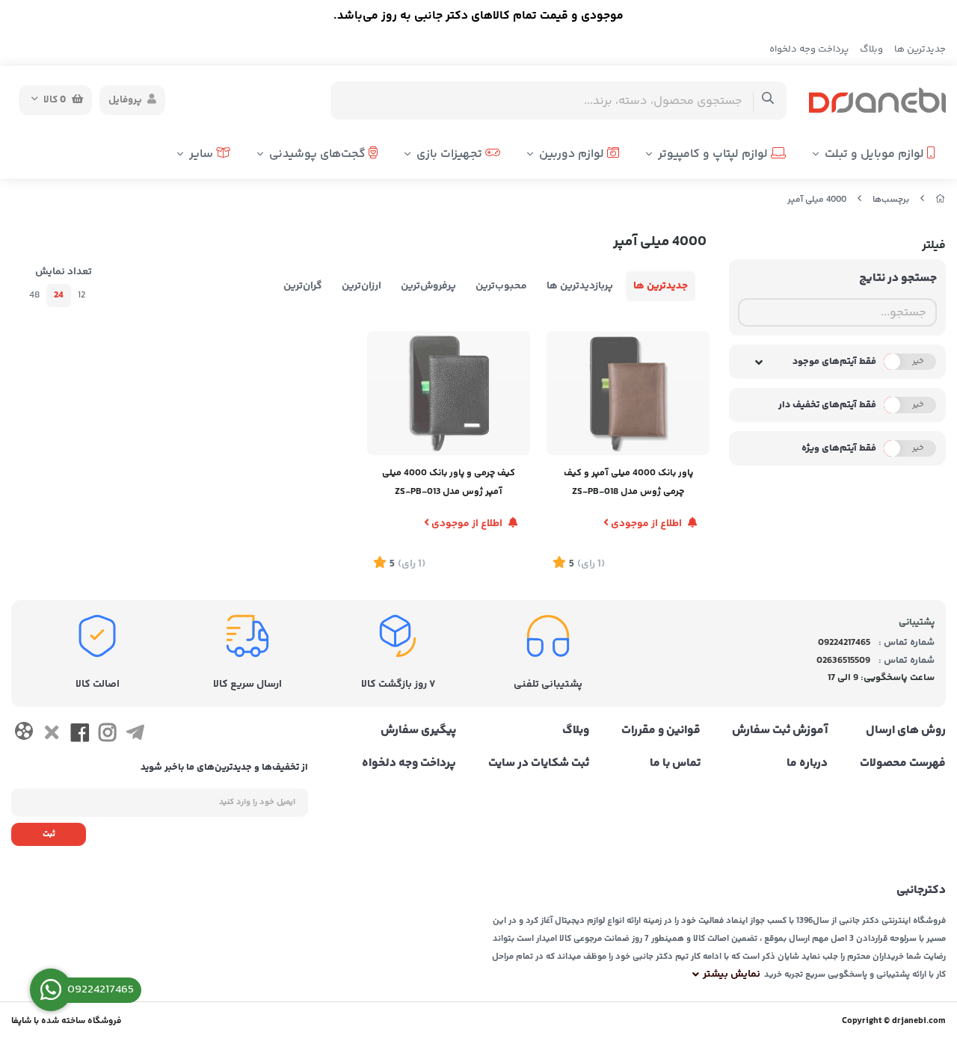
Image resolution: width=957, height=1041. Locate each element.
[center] (768, 100)
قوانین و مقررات (661, 731)
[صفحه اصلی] (940, 200)
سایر (202, 154)
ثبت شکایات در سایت (538, 764)
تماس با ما (675, 764)
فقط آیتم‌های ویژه (838, 448)
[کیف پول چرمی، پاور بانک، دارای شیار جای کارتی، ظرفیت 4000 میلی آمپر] (448, 393)
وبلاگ (871, 49)
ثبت (49, 834)
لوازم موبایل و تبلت (876, 154)
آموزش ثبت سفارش (780, 731)
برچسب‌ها (891, 200)
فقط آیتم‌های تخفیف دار (827, 405)
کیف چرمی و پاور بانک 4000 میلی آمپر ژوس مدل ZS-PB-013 (448, 482)
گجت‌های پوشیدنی (319, 154)
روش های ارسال (906, 731)
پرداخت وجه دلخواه (809, 49)
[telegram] (135, 735)
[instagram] (107, 735)
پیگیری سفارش (418, 731)
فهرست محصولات (903, 764)
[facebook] (79, 735)
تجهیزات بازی (450, 154)
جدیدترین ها (920, 49)
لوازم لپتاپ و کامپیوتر (714, 154)
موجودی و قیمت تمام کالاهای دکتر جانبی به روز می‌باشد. (478, 16)
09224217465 (844, 642)
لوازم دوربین (573, 154)
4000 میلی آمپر (816, 200)
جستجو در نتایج (898, 278)
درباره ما (807, 764)
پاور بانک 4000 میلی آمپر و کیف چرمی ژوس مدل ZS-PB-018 (628, 482)
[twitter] (51, 735)
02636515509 (843, 660)
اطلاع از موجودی (646, 524)
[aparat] (23, 734)
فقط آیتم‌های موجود (834, 361)
